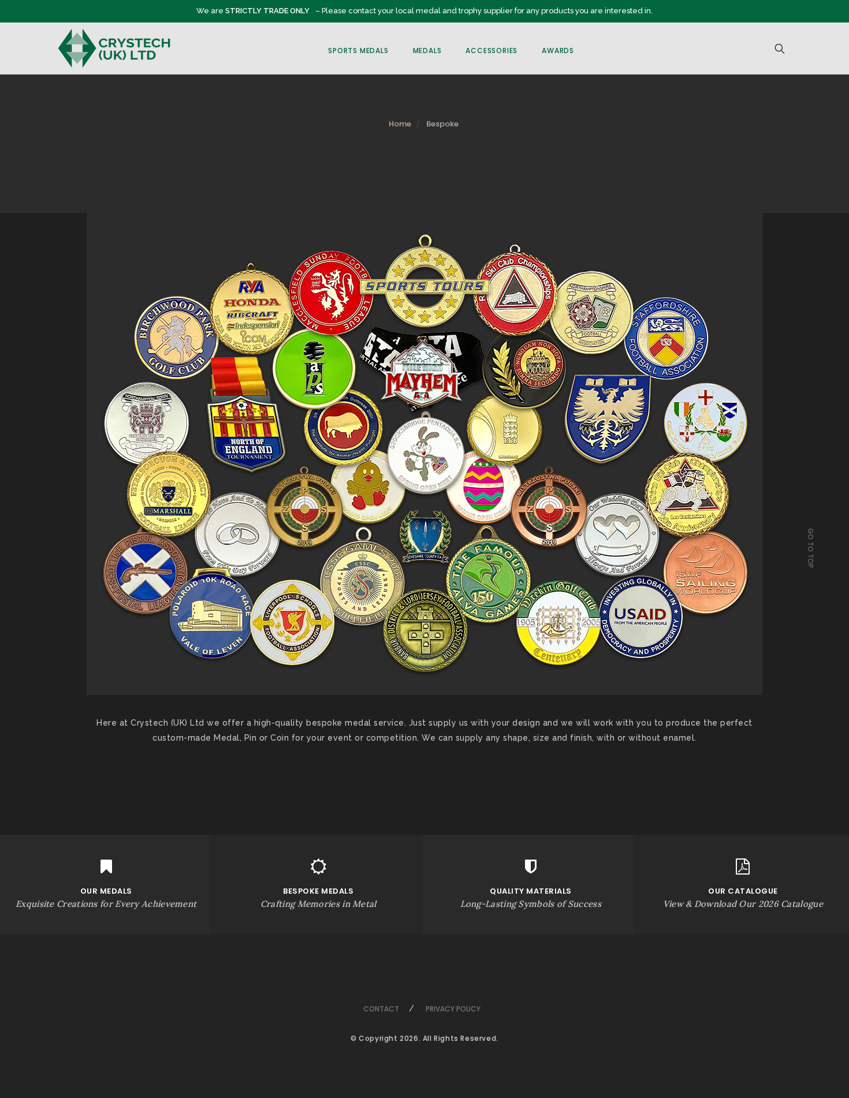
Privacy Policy (453, 1009)
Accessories (491, 50)
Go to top (811, 548)
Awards (558, 50)
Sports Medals (358, 50)
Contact (381, 1009)
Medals (427, 50)
